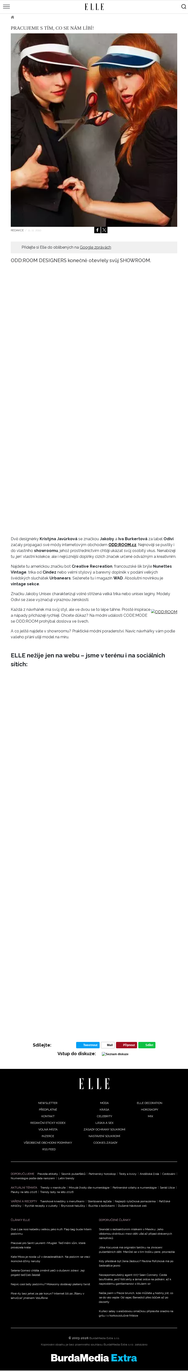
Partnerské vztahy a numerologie (135, 1187)
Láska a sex (104, 1123)
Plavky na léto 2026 (24, 1192)
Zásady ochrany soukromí (104, 1129)
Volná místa (48, 1129)
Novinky (44, 17)
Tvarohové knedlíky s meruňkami (62, 1201)
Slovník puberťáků (73, 1174)
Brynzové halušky (73, 1205)
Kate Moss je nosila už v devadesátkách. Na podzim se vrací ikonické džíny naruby (50, 1259)
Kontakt (48, 1116)
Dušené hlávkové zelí (132, 1205)
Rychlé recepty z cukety (41, 1205)
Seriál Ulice (167, 1187)
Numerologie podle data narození (33, 1178)
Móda (25, 17)
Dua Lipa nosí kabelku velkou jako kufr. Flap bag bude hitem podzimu (51, 1231)
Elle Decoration (149, 1103)
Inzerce (48, 1136)
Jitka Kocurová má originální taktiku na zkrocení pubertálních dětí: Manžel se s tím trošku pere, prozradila (137, 1250)
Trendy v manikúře (53, 1187)
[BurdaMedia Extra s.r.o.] (94, 1357)
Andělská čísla (149, 1174)
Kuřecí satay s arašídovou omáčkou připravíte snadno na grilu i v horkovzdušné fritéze (136, 1313)
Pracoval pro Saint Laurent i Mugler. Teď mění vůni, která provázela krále (48, 1245)
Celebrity (104, 1116)
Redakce (17, 230)
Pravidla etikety (47, 1174)
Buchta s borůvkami (101, 1205)
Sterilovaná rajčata (100, 1201)
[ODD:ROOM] (164, 612)
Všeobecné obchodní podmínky (48, 1142)
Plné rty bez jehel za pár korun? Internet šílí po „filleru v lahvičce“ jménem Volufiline (47, 1296)
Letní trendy (66, 1178)
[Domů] (94, 1083)
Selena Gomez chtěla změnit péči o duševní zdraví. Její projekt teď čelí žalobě (48, 1273)
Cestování (168, 1174)
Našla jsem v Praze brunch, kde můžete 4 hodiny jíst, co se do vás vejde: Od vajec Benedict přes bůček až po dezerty (136, 1297)
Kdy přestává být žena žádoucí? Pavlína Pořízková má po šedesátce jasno (136, 1263)
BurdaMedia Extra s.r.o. (104, 1338)
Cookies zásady (106, 1142)
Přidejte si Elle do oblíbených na (66, 247)
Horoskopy (149, 1109)
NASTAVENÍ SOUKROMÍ (104, 1136)
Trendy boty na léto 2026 (56, 1192)
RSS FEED (49, 1149)
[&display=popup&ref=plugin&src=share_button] (97, 230)
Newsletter (48, 1103)
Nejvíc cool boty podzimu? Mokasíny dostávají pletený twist (50, 1284)
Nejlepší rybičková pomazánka (135, 1201)
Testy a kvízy (128, 1174)
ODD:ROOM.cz (122, 544)
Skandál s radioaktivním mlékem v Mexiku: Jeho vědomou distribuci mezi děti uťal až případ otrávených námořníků (135, 1234)
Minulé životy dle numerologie (89, 1187)
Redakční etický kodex (48, 1123)
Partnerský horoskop (102, 1174)
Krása (104, 1109)
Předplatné (48, 1109)
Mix (150, 1116)
